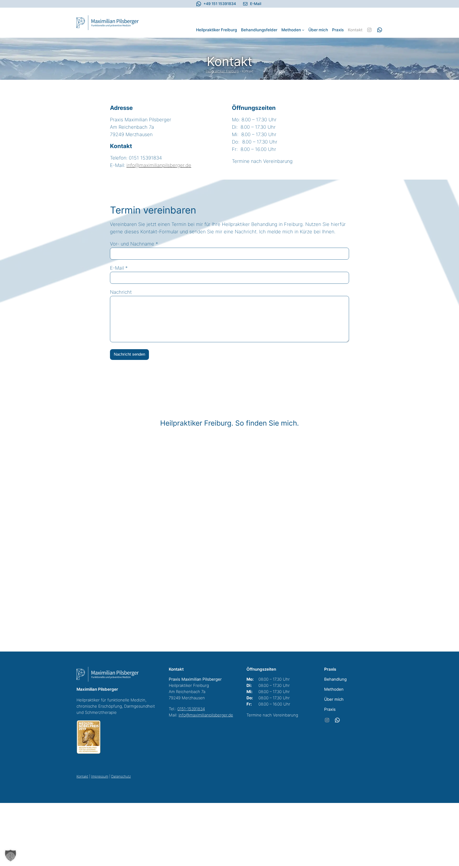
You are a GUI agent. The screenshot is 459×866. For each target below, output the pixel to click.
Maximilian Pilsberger (97, 689)
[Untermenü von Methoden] (303, 30)
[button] (10, 855)
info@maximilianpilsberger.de (158, 165)
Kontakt (82, 776)
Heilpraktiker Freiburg (222, 71)
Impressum (99, 776)
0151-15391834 (191, 708)
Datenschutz (121, 776)
